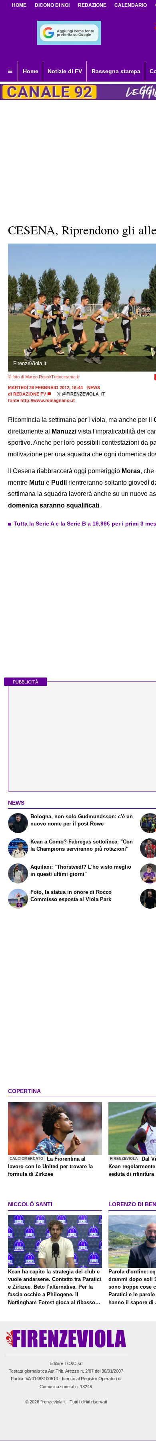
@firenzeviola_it (83, 394)
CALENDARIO (130, 5)
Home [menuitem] (30, 71)
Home (19, 5)
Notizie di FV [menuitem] (65, 71)
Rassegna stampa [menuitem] (116, 71)
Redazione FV (29, 394)
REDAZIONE (92, 5)
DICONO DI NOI (52, 5)
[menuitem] (10, 72)
